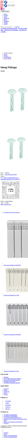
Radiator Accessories (9, 381)
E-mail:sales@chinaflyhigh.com (12, 417)
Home (5, 14)
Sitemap (6, 432)
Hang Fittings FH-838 (11, 174)
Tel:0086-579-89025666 (10, 415)
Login (5, 434)
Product (6, 15)
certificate (6, 18)
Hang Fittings (7, 57)
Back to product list (6, 204)
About (5, 390)
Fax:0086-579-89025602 (10, 416)
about (5, 17)
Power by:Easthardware (10, 437)
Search (17, 27)
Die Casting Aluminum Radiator (12, 378)
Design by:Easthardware (10, 435)
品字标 (5, 24)
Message (6, 21)
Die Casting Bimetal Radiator (12, 380)
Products (6, 389)
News (5, 19)
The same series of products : (12, 212)
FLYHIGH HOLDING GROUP (12, 383)
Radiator (6, 377)
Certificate (6, 391)
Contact (6, 394)
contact (6, 22)
